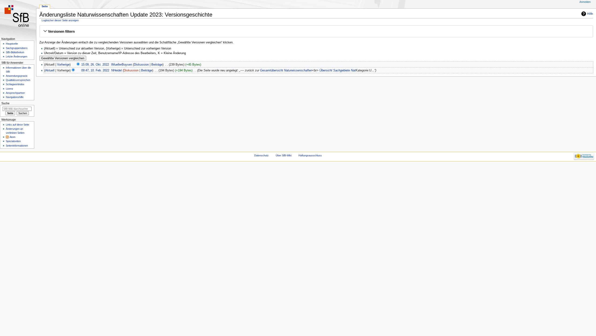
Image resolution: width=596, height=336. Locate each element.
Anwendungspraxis (16, 75)
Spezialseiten (13, 141)
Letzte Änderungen (16, 56)
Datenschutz (261, 155)
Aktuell (49, 70)
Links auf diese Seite (17, 124)
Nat (353, 70)
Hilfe (590, 13)
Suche (5, 103)
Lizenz (9, 88)
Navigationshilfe (15, 97)
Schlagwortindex (15, 84)
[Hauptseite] (18, 18)
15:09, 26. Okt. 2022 (95, 64)
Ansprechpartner (15, 92)
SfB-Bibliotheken (15, 52)
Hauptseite (12, 43)
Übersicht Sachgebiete (334, 70)
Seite (45, 6)
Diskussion (141, 64)
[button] (316, 31)
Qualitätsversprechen (18, 80)
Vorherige (63, 64)
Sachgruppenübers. (17, 48)
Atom (12, 137)
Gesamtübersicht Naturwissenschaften (286, 70)
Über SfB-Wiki (283, 155)
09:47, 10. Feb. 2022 (95, 70)
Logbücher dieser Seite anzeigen (60, 20)
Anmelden (585, 1)
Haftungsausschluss (310, 155)
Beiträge (157, 64)
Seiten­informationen (17, 145)
